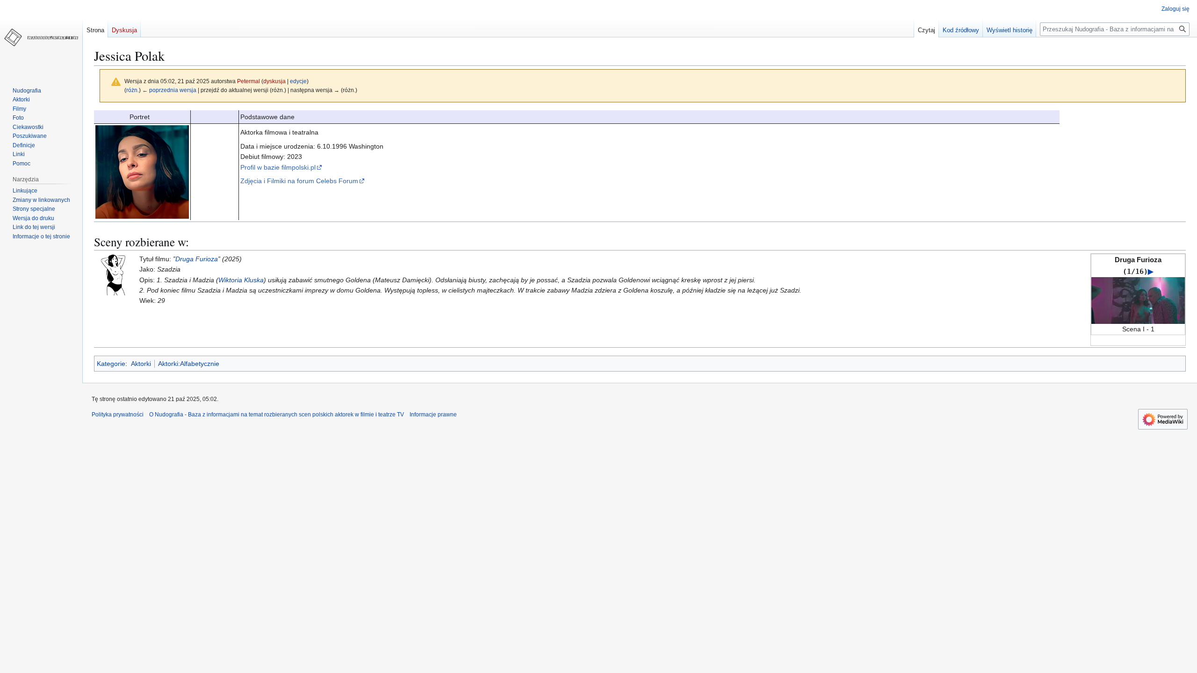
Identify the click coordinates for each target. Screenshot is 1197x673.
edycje (298, 81)
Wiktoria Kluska (241, 280)
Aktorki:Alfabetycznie (188, 363)
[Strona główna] (41, 37)
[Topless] (115, 274)
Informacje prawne (433, 414)
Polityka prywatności (118, 414)
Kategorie (111, 363)
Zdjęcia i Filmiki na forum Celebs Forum (299, 181)
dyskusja (274, 81)
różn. (132, 90)
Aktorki (141, 363)
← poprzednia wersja (169, 90)
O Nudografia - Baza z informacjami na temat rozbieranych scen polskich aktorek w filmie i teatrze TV (276, 414)
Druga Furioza (196, 259)
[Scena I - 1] (1138, 300)
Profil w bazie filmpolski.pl (278, 167)
